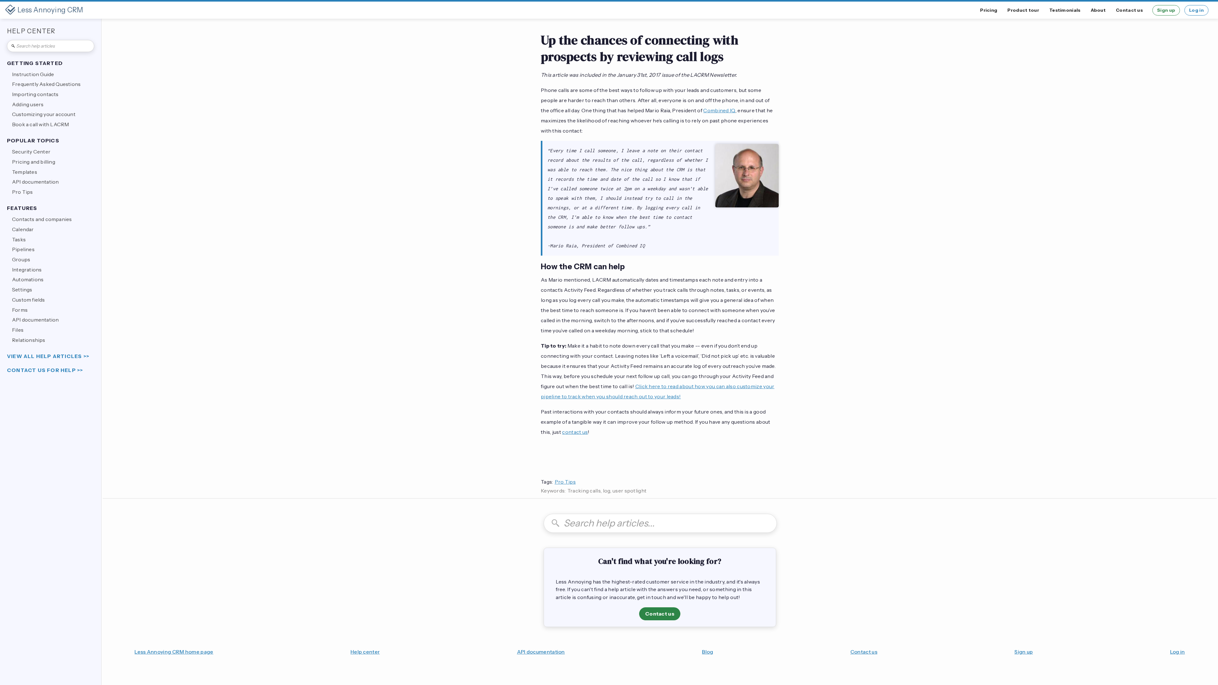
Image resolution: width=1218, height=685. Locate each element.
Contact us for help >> (45, 370)
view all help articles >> (48, 356)
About (1098, 10)
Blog (707, 652)
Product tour (1023, 10)
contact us (575, 432)
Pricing (988, 10)
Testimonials (1065, 10)
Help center (365, 652)
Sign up (1166, 10)
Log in (1196, 10)
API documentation (541, 652)
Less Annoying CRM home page (173, 652)
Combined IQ (719, 110)
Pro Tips (565, 482)
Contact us (1129, 10)
